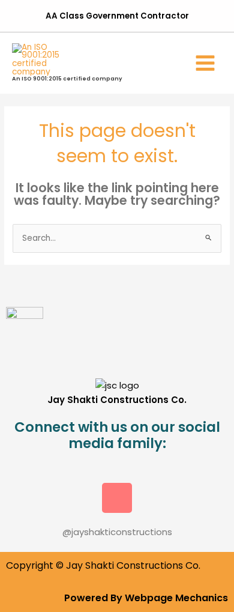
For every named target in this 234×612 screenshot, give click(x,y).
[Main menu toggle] (205, 63)
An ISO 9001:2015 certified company (67, 78)
